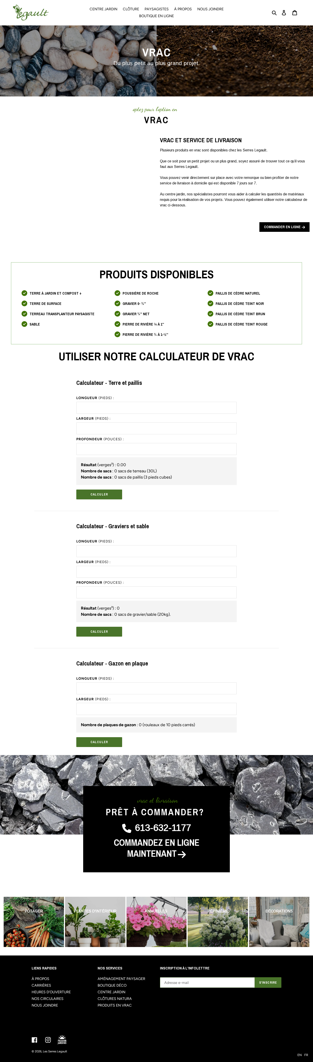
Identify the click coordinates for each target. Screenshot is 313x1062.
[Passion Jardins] (66, 1040)
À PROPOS (40, 979)
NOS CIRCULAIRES (47, 998)
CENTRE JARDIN (111, 992)
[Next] (300, 921)
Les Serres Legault (55, 1051)
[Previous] (12, 921)
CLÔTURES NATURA (115, 998)
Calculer (99, 494)
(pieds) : (95, 398)
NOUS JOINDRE (45, 1005)
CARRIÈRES (41, 985)
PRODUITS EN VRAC (115, 1005)
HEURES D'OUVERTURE (51, 992)
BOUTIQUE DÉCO (112, 985)
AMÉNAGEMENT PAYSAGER (121, 979)
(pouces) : (100, 439)
